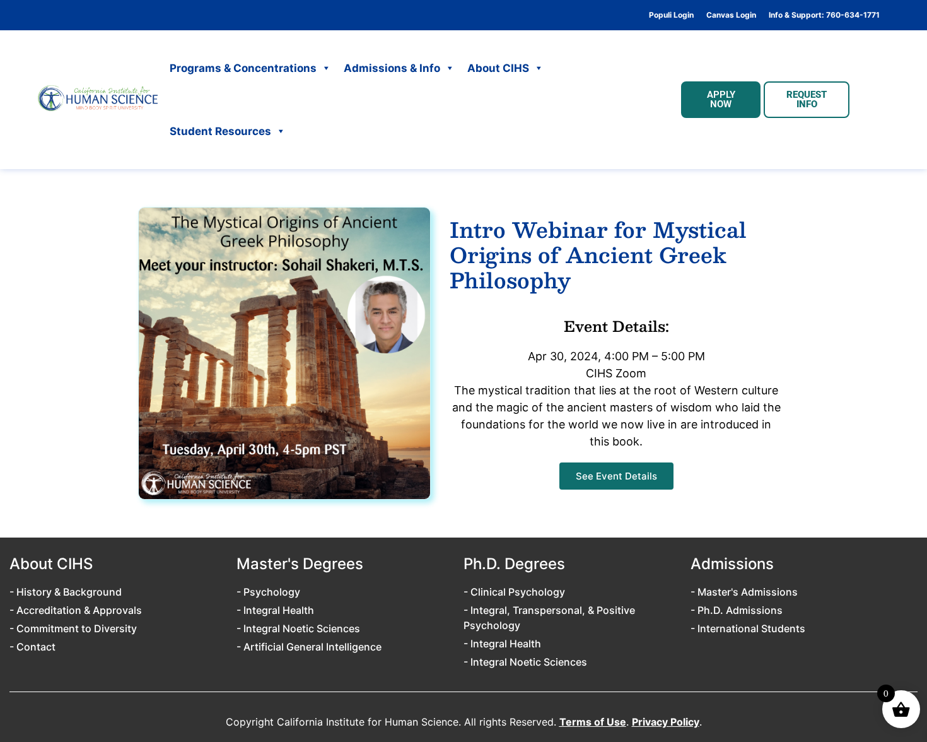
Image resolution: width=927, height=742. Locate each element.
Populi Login (671, 15)
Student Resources (220, 131)
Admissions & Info (392, 68)
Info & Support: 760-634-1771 (824, 15)
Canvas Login (731, 15)
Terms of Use (592, 722)
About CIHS (498, 68)
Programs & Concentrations (243, 68)
